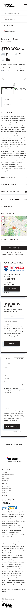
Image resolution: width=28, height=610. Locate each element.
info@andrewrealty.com (8, 474)
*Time (5, 382)
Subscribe (12, 343)
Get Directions (14, 248)
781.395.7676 (5, 472)
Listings (8, 252)
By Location (8, 25)
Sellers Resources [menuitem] (6, 490)
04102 (10, 254)
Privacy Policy (14, 336)
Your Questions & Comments (11, 388)
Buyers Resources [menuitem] (6, 488)
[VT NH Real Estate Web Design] (7, 605)
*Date (5, 375)
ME (12, 252)
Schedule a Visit (19, 358)
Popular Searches (9, 19)
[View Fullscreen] (3, 224)
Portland (4, 254)
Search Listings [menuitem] (6, 486)
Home (2, 252)
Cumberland (18, 252)
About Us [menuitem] (4, 492)
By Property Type (9, 31)
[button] (24, 13)
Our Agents (6, 292)
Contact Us (12, 288)
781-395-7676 (9, 279)
